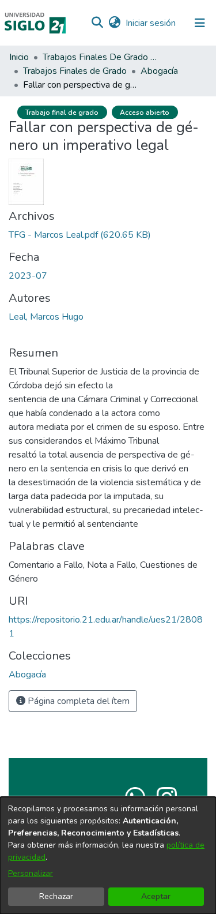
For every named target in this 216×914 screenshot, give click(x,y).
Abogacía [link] (159, 71)
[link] (80, 234)
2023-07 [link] (28, 275)
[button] (97, 23)
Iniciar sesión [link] (151, 23)
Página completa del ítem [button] (77, 701)
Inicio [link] (19, 57)
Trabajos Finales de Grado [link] (75, 71)
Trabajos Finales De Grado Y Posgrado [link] (100, 57)
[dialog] (108, 855)
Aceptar (155, 896)
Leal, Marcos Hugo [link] (46, 316)
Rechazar (56, 896)
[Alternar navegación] (200, 23)
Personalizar (30, 873)
